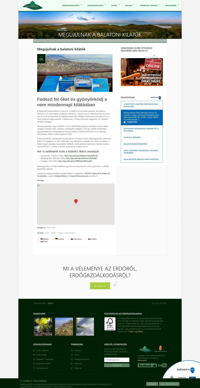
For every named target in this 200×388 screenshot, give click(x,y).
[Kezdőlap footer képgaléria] (43, 336)
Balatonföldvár (61, 176)
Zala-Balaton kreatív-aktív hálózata (141, 159)
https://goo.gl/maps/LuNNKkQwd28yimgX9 (75, 161)
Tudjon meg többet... (136, 332)
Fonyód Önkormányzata (79, 176)
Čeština (93, 239)
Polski (45, 242)
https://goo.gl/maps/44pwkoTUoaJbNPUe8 (81, 156)
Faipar (113, 7)
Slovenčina (77, 239)
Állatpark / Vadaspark (44, 359)
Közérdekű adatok (43, 364)
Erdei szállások (42, 350)
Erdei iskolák (41, 355)
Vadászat (77, 368)
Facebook (147, 365)
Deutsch (61, 239)
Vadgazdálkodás (94, 7)
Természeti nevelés (147, 7)
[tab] (142, 105)
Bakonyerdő (142, 360)
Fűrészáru (78, 364)
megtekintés (132, 122)
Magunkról (170, 7)
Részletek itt (100, 285)
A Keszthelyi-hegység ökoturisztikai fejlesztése (141, 105)
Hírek (47, 233)
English (46, 239)
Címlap (50, 303)
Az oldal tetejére (159, 303)
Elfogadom (152, 384)
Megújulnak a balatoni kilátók (61, 49)
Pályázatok (51, 228)
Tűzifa (76, 355)
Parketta (77, 350)
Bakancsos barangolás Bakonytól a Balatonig (141, 129)
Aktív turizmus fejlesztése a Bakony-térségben (141, 151)
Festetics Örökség (132, 137)
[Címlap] (32, 5)
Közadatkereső (42, 368)
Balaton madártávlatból (66, 233)
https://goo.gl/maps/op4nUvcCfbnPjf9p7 (81, 158)
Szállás (127, 7)
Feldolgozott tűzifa (81, 359)
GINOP (53, 233)
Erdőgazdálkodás (69, 7)
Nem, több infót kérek (169, 384)
